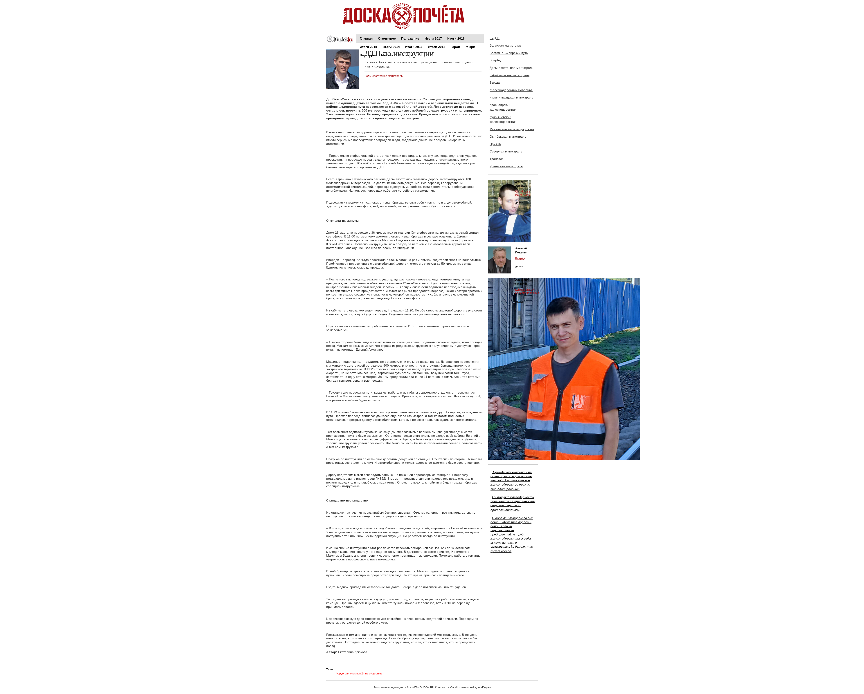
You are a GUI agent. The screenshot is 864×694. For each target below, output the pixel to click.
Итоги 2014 (391, 47)
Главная (366, 38)
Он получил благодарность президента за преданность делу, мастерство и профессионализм (512, 503)
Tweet (329, 669)
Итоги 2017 (433, 38)
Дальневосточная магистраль (383, 76)
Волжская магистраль (506, 45)
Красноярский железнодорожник (503, 107)
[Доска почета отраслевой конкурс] (405, 16)
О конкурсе (387, 38)
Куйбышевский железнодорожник (503, 119)
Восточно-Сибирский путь (509, 53)
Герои (455, 47)
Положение (410, 38)
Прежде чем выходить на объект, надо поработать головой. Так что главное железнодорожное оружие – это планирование (511, 480)
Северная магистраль (506, 151)
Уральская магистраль (506, 166)
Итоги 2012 (436, 47)
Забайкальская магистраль (509, 75)
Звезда (495, 82)
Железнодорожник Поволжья (511, 90)
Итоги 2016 (456, 38)
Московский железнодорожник (512, 129)
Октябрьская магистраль (508, 136)
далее (519, 203)
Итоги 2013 (414, 47)
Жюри (470, 47)
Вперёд (495, 60)
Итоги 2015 (368, 47)
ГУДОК (495, 38)
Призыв (495, 144)
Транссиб (497, 159)
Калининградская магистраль (511, 97)
